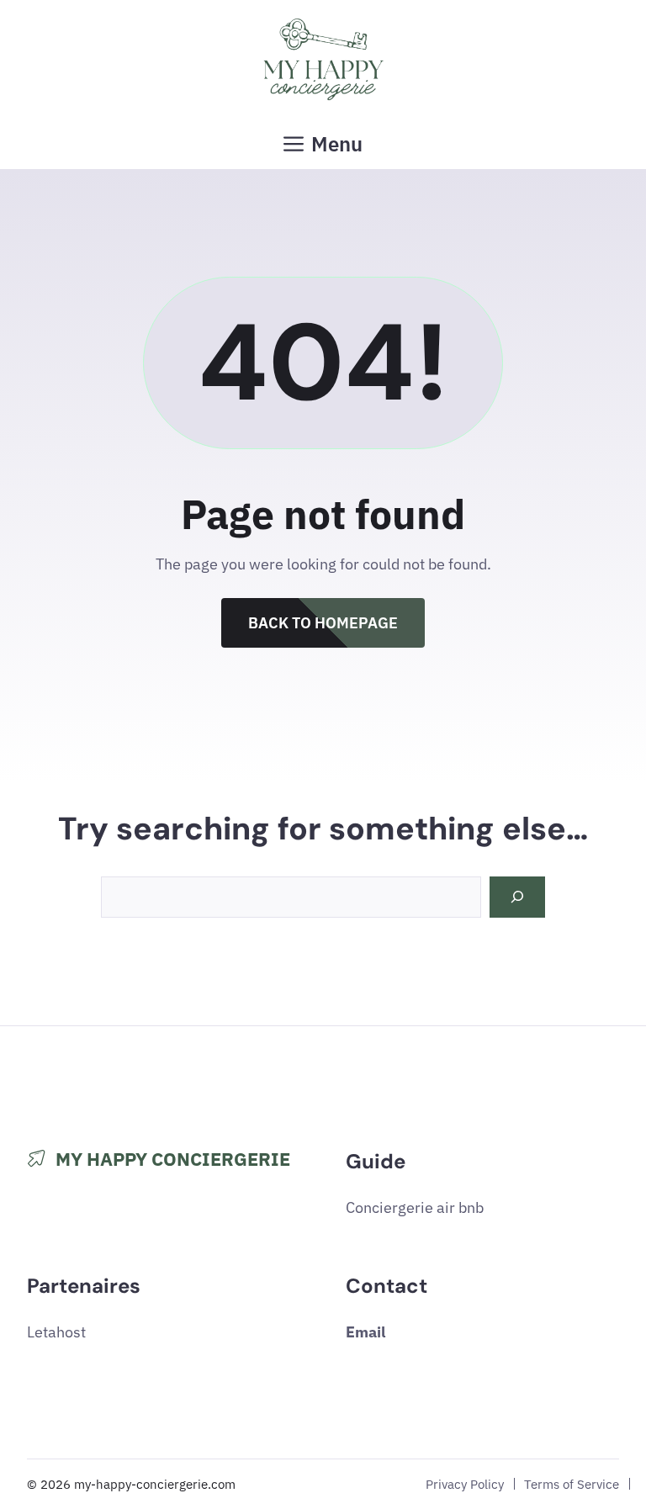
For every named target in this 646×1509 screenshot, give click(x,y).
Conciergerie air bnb (415, 1207)
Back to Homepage (323, 623)
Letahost (56, 1332)
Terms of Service (571, 1483)
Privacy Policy (465, 1483)
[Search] (517, 897)
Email (365, 1332)
